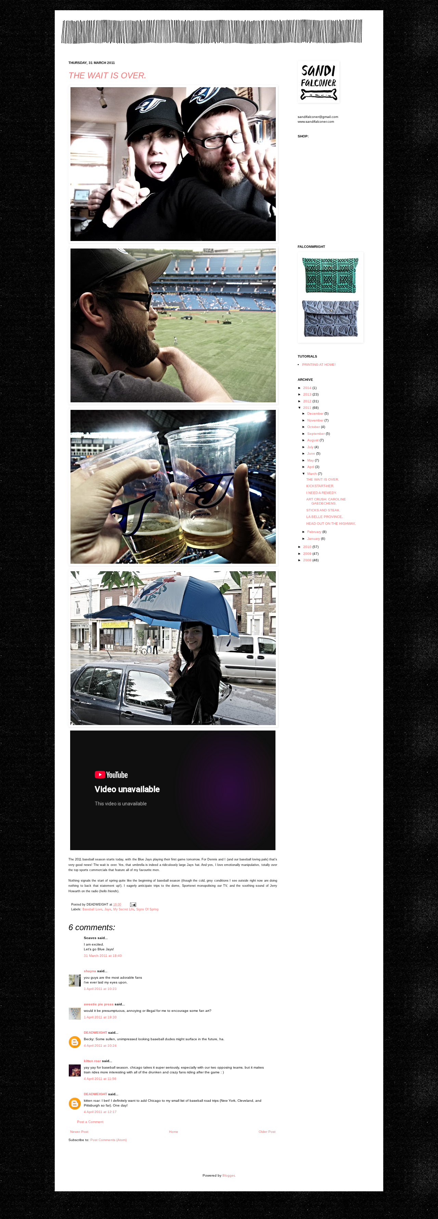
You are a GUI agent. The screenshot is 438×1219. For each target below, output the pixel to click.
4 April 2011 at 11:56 (100, 1079)
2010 (307, 547)
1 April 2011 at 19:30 (100, 1017)
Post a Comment (90, 1122)
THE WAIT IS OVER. (107, 75)
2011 (307, 408)
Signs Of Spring (147, 909)
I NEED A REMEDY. (321, 493)
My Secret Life (123, 909)
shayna (90, 971)
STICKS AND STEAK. (323, 510)
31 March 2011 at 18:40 (103, 955)
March (312, 473)
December (315, 413)
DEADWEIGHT (95, 1032)
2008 (307, 560)
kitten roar (92, 1061)
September (316, 434)
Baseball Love (92, 909)
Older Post (267, 1132)
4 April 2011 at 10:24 (100, 1045)
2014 (307, 388)
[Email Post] (132, 904)
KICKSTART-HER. (320, 486)
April (311, 467)
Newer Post (79, 1132)
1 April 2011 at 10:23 (100, 989)
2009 (307, 553)
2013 (307, 394)
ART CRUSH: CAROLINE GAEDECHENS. (326, 501)
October (314, 427)
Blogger (228, 1175)
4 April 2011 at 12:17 (100, 1112)
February (314, 532)
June (311, 453)
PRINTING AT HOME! (319, 364)
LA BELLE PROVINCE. (324, 517)
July (310, 447)
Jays (107, 909)
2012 (307, 401)
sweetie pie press (99, 1004)
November (315, 420)
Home (173, 1132)
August (313, 440)
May (311, 460)
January (314, 538)
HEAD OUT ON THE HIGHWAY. (331, 523)
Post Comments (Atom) (108, 1140)
